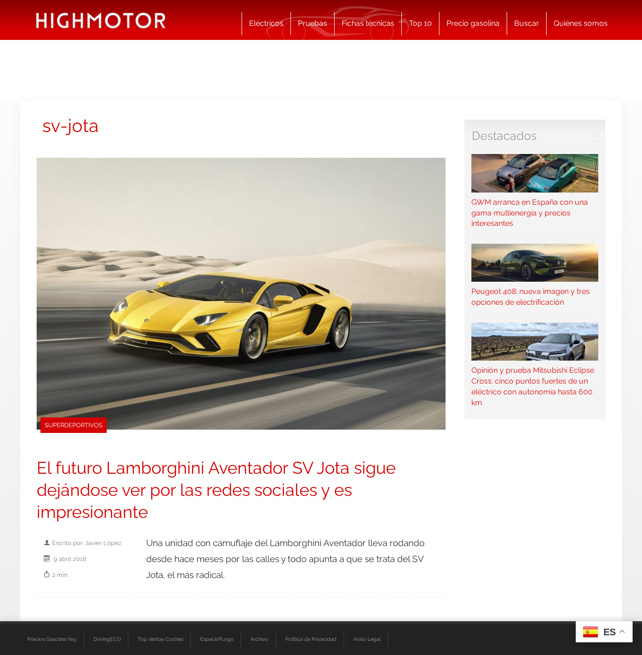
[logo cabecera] (100, 20)
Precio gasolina (473, 23)
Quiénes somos (581, 23)
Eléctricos (266, 23)
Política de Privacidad (311, 639)
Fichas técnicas (368, 23)
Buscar (526, 23)
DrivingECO (107, 639)
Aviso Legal (367, 639)
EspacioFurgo (217, 639)
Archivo (259, 639)
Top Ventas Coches (160, 639)
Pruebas (312, 23)
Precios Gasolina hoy (52, 639)
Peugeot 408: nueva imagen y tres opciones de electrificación (530, 297)
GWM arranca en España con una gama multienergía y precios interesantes (529, 213)
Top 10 (420, 23)
